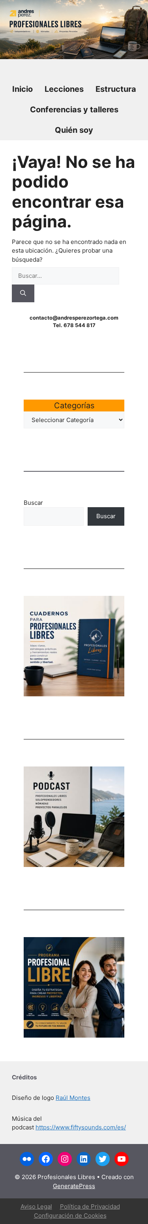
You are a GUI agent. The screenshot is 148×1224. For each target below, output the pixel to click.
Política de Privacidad (90, 1206)
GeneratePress (74, 1186)
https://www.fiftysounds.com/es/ (81, 1127)
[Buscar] (23, 293)
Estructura (116, 89)
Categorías (74, 405)
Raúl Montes (73, 1097)
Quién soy (74, 130)
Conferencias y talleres (74, 109)
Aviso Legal (36, 1206)
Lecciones (64, 89)
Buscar (33, 502)
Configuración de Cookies (70, 1215)
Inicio (22, 89)
